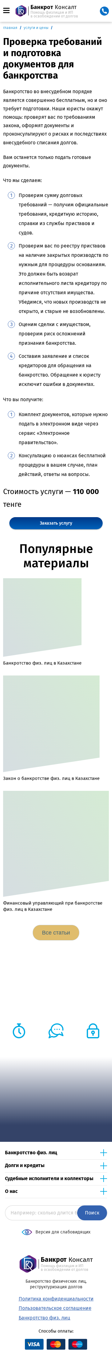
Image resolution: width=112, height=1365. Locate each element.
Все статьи (56, 933)
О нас (11, 1191)
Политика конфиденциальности (56, 1299)
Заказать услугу (56, 523)
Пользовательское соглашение (55, 1308)
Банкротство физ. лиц (31, 1153)
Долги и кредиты (24, 1165)
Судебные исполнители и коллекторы (49, 1178)
